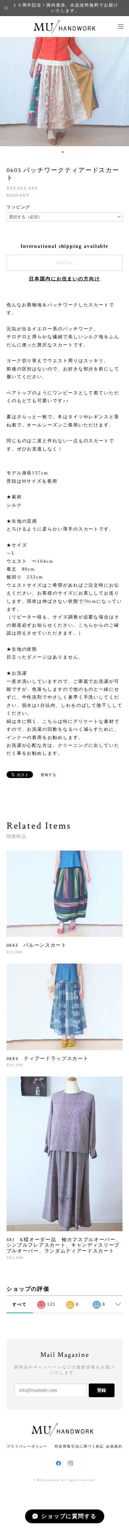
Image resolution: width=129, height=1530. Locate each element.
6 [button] (72, 152)
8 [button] (81, 152)
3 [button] (58, 152)
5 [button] (67, 152)
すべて (19, 1304)
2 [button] (54, 152)
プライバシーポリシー (27, 1446)
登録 (101, 1390)
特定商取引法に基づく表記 (79, 1446)
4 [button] (63, 152)
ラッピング (19, 207)
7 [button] (76, 152)
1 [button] (49, 152)
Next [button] (118, 91)
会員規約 (114, 1446)
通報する (49, 775)
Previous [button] (10, 91)
